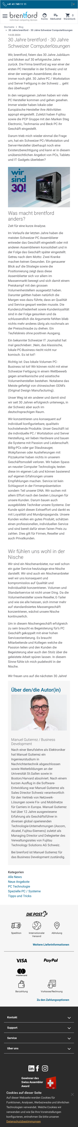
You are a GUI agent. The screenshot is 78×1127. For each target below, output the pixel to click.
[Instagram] (45, 1068)
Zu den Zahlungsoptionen (53, 999)
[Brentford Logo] (23, 16)
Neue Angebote (18, 882)
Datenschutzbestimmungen (23, 1121)
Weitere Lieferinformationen (51, 944)
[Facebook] (37, 1068)
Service (12, 1038)
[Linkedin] (31, 1068)
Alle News (15, 877)
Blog (21, 27)
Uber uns (12, 1048)
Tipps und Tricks (19, 896)
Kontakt (12, 1017)
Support (12, 1027)
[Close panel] (72, 1094)
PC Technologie (19, 886)
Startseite (9, 27)
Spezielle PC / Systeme (24, 891)
